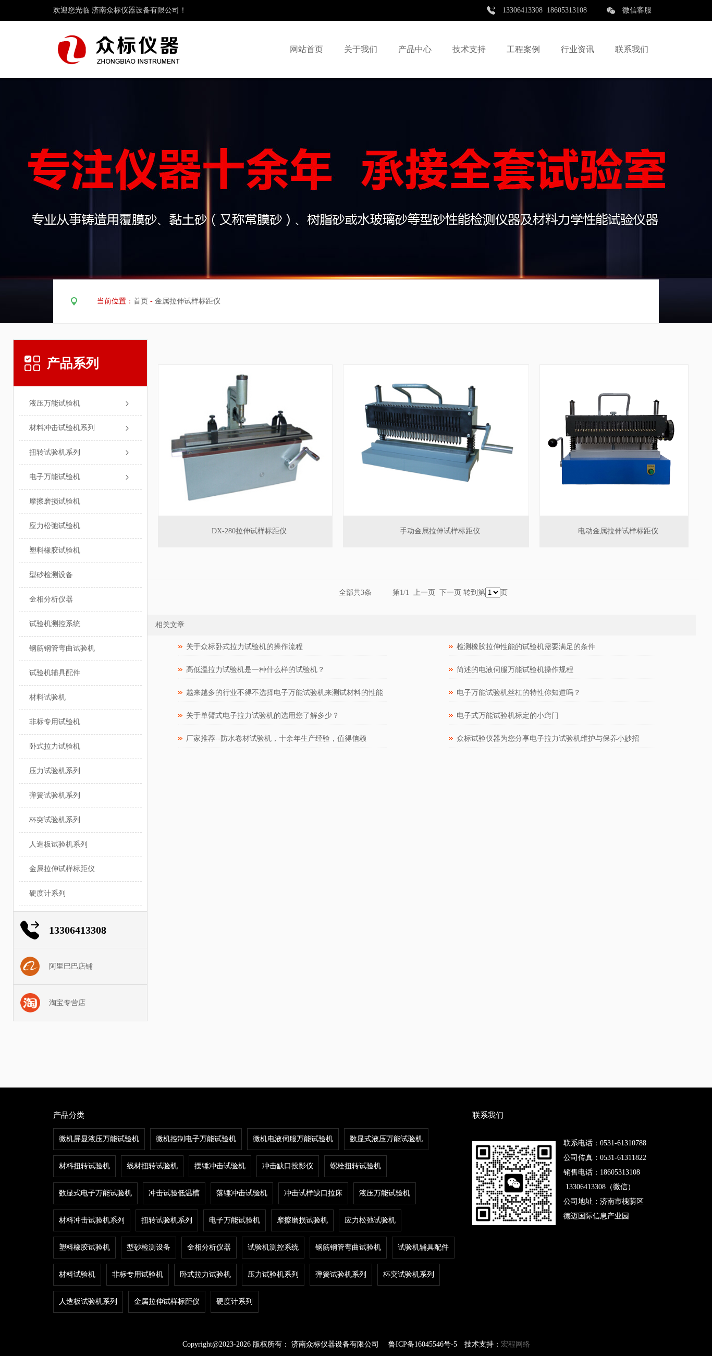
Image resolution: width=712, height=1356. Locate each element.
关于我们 (360, 49)
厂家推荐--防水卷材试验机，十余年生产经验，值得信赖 (276, 738)
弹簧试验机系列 (54, 795)
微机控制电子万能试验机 (196, 1139)
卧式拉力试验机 (54, 746)
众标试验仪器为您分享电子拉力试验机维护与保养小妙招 (548, 738)
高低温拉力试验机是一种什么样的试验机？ (255, 670)
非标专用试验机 (54, 722)
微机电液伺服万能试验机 (293, 1139)
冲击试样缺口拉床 (313, 1193)
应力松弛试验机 (54, 526)
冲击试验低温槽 (174, 1193)
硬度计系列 (47, 893)
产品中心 (415, 49)
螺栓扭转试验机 (355, 1166)
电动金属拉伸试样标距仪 (618, 531)
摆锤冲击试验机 (219, 1166)
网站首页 (306, 49)
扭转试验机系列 (54, 452)
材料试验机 (47, 697)
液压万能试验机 (54, 403)
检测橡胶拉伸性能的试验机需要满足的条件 (526, 647)
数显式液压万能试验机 (386, 1139)
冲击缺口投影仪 (287, 1166)
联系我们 (631, 49)
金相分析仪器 (51, 599)
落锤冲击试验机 (241, 1193)
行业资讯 (577, 49)
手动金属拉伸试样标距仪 (440, 531)
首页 (140, 301)
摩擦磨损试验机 (54, 501)
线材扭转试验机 (152, 1166)
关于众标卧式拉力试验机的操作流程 (244, 647)
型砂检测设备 (51, 575)
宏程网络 (515, 1344)
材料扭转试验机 (84, 1166)
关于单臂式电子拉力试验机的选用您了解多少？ (262, 715)
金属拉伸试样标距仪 (187, 301)
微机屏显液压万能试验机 (99, 1139)
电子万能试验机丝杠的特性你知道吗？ (519, 693)
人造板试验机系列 (58, 844)
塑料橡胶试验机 (54, 550)
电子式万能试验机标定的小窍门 (508, 715)
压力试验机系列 (54, 771)
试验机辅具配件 (54, 673)
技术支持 (469, 49)
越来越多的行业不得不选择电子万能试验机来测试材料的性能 (284, 693)
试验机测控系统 (54, 624)
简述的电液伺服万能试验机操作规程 (515, 670)
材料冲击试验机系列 (62, 428)
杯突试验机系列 (54, 820)
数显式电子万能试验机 (95, 1193)
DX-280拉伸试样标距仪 (249, 531)
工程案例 (523, 49)
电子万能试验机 (54, 477)
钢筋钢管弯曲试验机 (62, 648)
